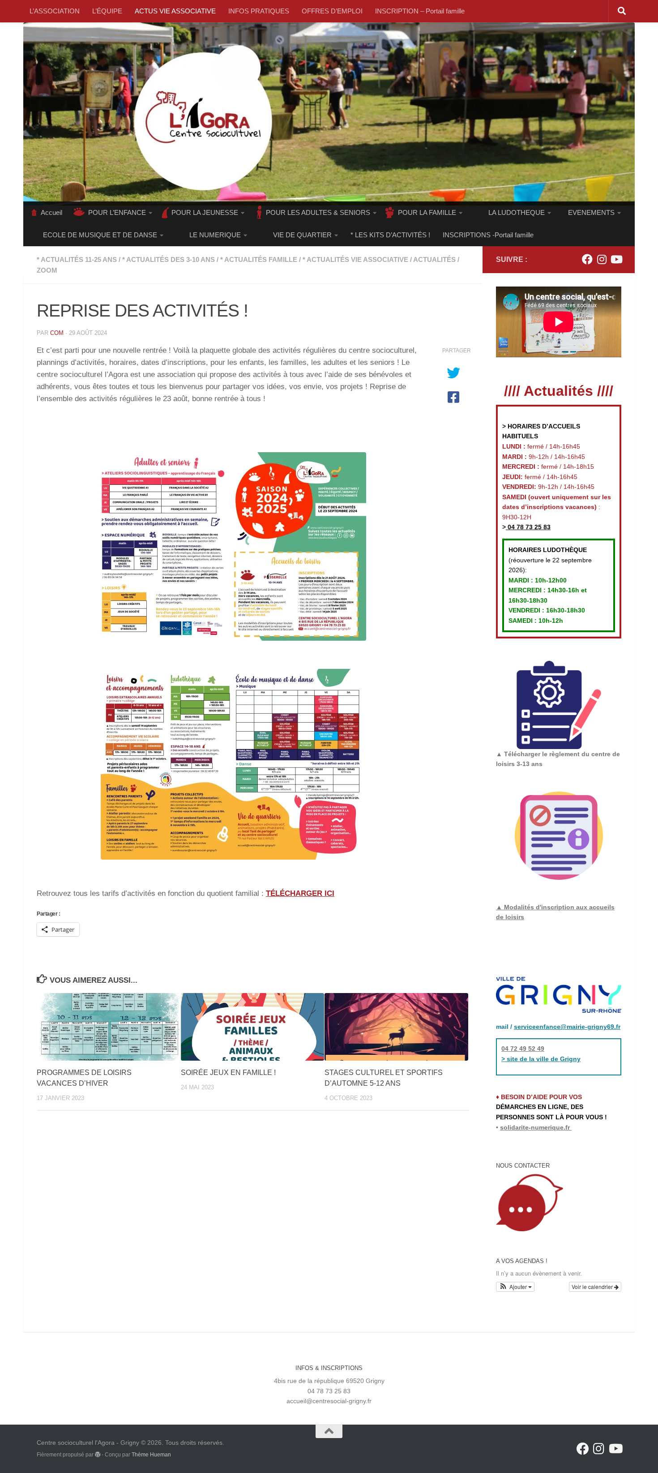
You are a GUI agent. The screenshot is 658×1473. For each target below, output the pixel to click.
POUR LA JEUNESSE (204, 212)
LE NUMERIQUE (215, 235)
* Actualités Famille (258, 259)
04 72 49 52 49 (522, 1048)
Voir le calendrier (593, 1286)
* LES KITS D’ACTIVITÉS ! (390, 235)
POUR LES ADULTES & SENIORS (318, 212)
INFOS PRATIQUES (258, 11)
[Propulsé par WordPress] (97, 1454)
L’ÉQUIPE (107, 11)
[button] (515, 1286)
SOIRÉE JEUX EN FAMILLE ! (228, 1072)
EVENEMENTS (591, 212)
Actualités (434, 259)
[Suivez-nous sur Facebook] (587, 259)
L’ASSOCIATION (55, 11)
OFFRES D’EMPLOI (332, 11)
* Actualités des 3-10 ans (168, 259)
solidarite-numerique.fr (535, 1127)
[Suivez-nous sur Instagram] (601, 259)
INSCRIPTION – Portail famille (420, 11)
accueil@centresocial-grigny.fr (329, 1400)
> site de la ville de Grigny (541, 1058)
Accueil (51, 212)
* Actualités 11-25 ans (77, 259)
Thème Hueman (151, 1455)
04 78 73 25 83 (528, 527)
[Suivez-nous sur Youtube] (616, 259)
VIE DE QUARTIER (302, 235)
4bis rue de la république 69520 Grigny (329, 1380)
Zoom (47, 270)
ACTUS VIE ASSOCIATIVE (175, 11)
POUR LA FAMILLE (427, 212)
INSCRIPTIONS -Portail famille (488, 235)
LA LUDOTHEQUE (516, 212)
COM (57, 333)
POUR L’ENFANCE (117, 212)
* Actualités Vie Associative (355, 259)
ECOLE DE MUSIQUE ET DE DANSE (100, 235)
